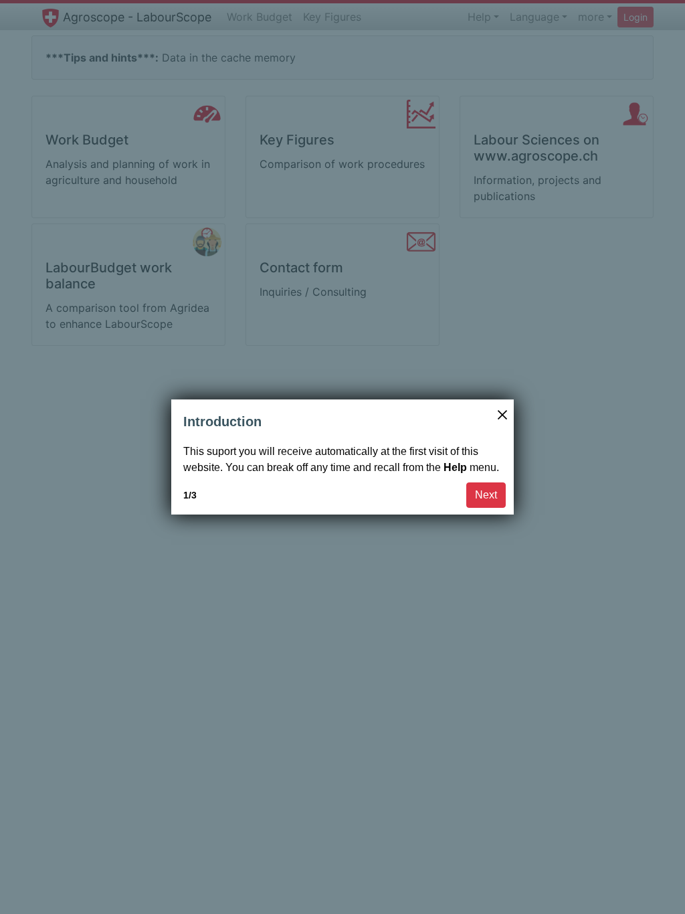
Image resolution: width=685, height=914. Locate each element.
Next (486, 494)
